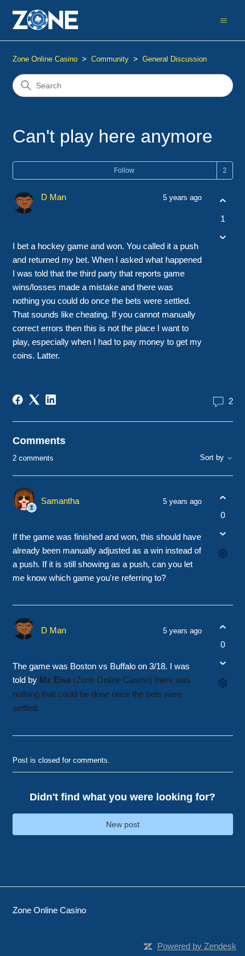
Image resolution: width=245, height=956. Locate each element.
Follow (124, 170)
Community (110, 59)
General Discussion (174, 59)
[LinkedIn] (51, 399)
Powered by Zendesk (196, 946)
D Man (53, 197)
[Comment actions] (223, 554)
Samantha (60, 501)
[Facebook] (18, 399)
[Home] (46, 20)
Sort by (213, 458)
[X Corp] (34, 399)
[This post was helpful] (223, 201)
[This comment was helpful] (223, 497)
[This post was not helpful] (223, 237)
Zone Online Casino (45, 59)
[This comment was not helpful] (223, 534)
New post (123, 824)
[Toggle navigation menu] (223, 20)
